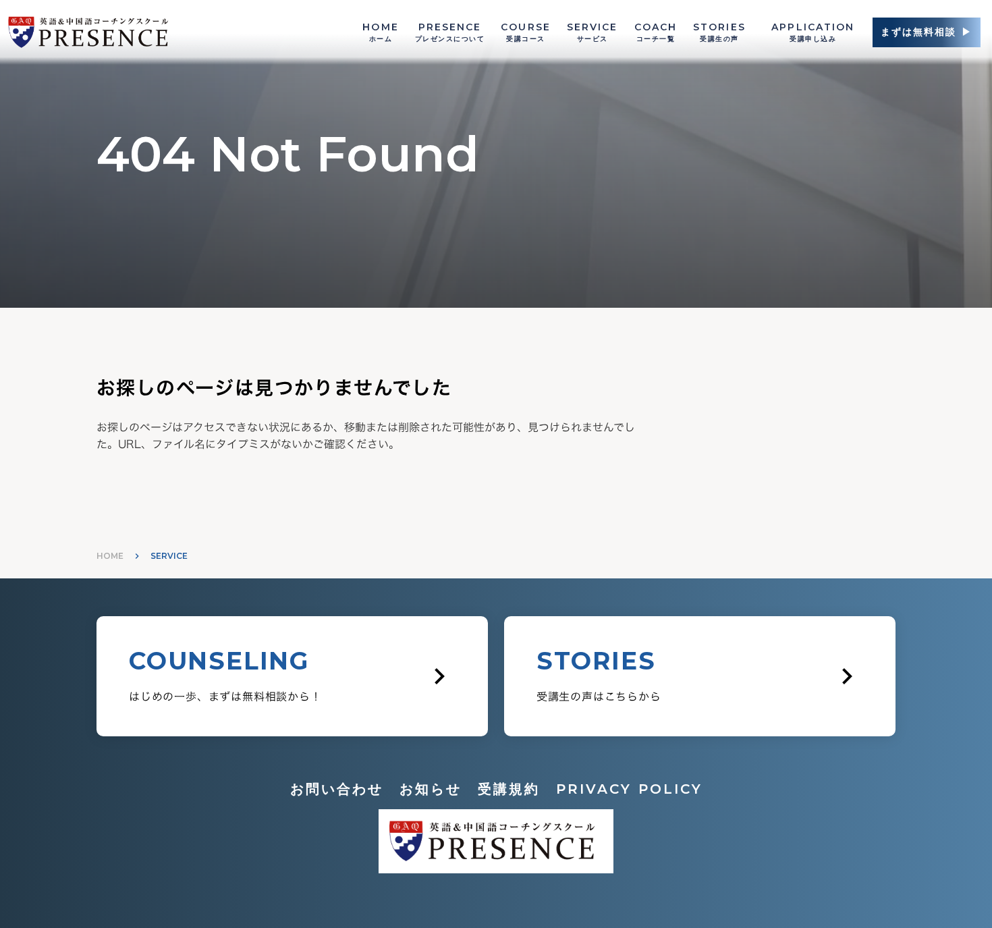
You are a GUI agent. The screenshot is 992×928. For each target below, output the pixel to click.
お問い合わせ (336, 789)
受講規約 (509, 789)
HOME (110, 556)
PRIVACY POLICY (629, 789)
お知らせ (430, 789)
